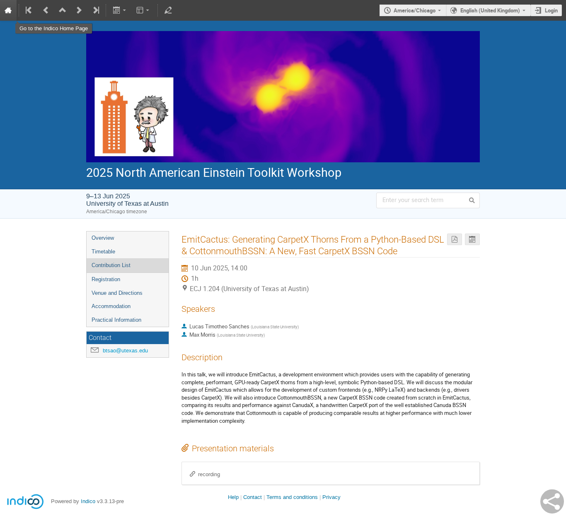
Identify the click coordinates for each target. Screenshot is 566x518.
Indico (88, 501)
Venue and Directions (117, 293)
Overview (103, 238)
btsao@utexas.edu (125, 350)
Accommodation (111, 306)
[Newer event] (79, 10)
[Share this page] (552, 501)
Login (551, 10)
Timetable (103, 251)
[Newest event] (95, 10)
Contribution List (111, 265)
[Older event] (46, 10)
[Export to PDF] (454, 240)
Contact (252, 497)
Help (233, 497)
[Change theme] (143, 10)
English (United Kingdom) (490, 10)
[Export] (120, 10)
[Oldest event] (29, 10)
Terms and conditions (292, 497)
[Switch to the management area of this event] (168, 10)
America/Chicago (414, 10)
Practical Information (116, 320)
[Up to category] (62, 10)
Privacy (331, 497)
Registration (106, 279)
